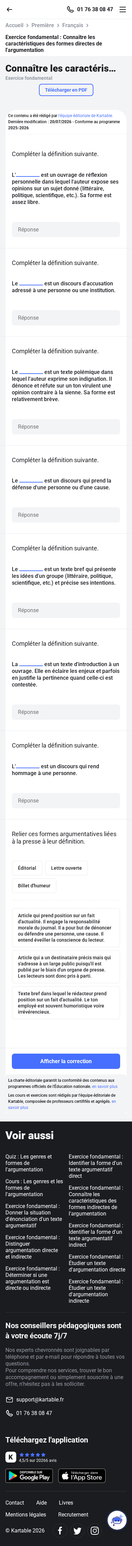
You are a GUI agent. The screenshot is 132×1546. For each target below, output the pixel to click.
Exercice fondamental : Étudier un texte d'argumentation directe (97, 1263)
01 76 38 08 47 (95, 9)
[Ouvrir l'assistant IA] (117, 1520)
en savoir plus (104, 1086)
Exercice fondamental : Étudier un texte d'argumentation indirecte (96, 1291)
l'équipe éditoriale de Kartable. (85, 115)
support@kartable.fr (40, 1399)
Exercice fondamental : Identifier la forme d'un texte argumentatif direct (96, 1166)
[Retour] (12, 9)
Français (72, 25)
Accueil (14, 25)
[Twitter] (77, 1530)
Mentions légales (25, 1514)
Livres (66, 1503)
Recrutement (73, 1514)
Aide (41, 1503)
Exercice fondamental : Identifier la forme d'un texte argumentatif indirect (96, 1235)
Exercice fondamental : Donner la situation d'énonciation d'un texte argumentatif (33, 1216)
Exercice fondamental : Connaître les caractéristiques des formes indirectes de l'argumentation (96, 1201)
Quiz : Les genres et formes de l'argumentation (28, 1163)
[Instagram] (94, 1530)
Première (42, 25)
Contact (14, 1503)
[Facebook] (60, 1530)
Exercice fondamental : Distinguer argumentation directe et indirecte (32, 1247)
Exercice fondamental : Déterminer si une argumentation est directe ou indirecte (32, 1278)
